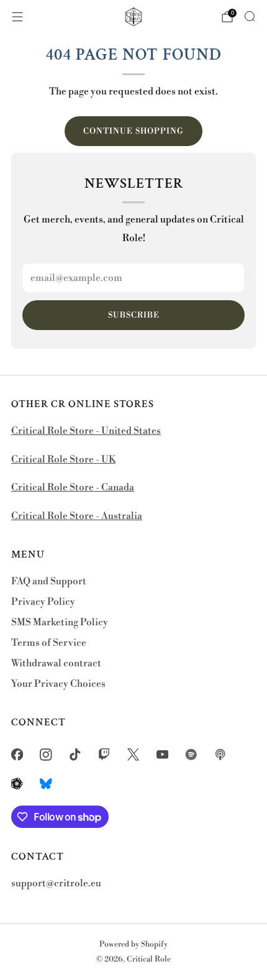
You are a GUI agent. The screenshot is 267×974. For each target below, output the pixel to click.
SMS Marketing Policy (59, 622)
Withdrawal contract (56, 663)
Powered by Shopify (133, 944)
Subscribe (134, 315)
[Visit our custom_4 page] (46, 783)
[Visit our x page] (133, 755)
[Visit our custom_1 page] (191, 755)
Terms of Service (48, 643)
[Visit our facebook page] (17, 755)
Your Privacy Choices (58, 684)
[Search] (249, 16)
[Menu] (17, 17)
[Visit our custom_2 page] (220, 755)
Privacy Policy (43, 602)
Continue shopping (133, 131)
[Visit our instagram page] (46, 755)
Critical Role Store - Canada (72, 488)
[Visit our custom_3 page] (17, 783)
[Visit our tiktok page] (75, 755)
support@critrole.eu (56, 883)
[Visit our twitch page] (104, 755)
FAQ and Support (48, 581)
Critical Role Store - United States (86, 431)
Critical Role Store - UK (63, 460)
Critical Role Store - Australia (76, 516)
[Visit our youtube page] (162, 755)
